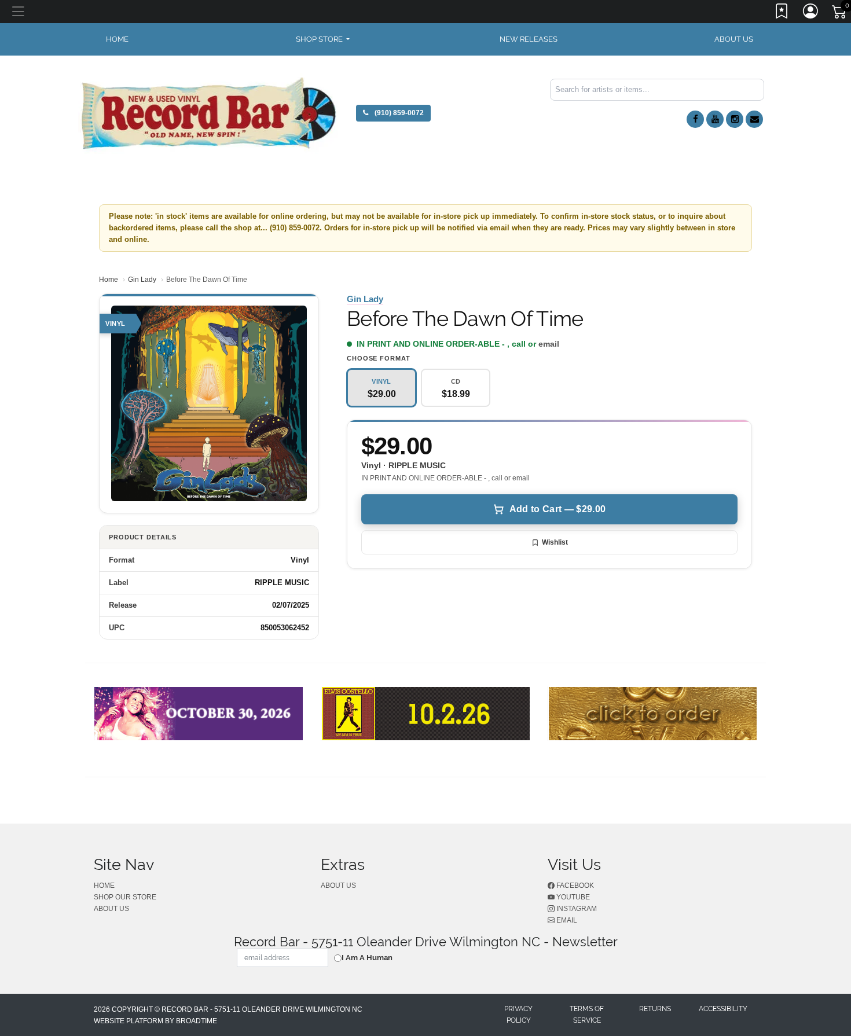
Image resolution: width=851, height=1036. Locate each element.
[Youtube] (715, 119)
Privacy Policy (518, 1014)
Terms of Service (587, 1014)
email (548, 343)
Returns (655, 1009)
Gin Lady (142, 279)
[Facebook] (695, 119)
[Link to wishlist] (782, 13)
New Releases (528, 39)
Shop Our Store (125, 897)
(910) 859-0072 (398, 113)
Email (566, 920)
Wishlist (555, 542)
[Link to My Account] (811, 13)
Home (108, 279)
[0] (840, 14)
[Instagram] (734, 119)
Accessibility (723, 1009)
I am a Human (367, 957)
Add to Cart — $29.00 (557, 509)
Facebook (574, 885)
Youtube (572, 897)
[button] (323, 39)
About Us (733, 39)
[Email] (754, 119)
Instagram (576, 909)
